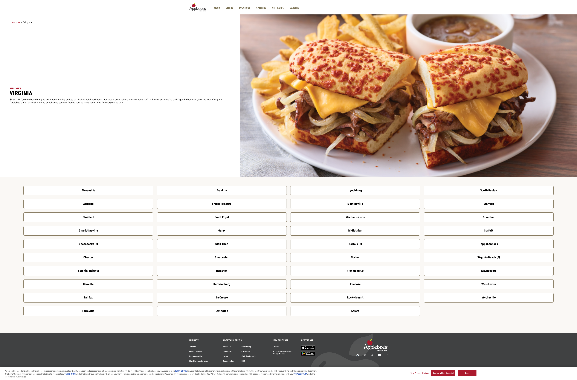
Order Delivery (195, 351)
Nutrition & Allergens (198, 361)
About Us (227, 346)
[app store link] (308, 347)
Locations (15, 22)
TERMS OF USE (181, 371)
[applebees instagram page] (372, 355)
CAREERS (294, 7)
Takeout (192, 346)
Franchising (246, 346)
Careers (276, 346)
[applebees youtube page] (379, 355)
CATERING (261, 7)
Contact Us (227, 351)
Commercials (228, 361)
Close (467, 373)
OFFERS (229, 7)
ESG (243, 361)
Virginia (27, 22)
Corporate (245, 351)
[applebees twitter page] (364, 355)
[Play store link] (308, 353)
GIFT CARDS (278, 7)
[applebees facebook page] (357, 355)
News (225, 356)
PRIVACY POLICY (300, 374)
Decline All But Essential (443, 373)
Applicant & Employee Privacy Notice (282, 352)
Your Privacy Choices (420, 373)
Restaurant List (196, 356)
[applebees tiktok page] (385, 355)
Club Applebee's (248, 356)
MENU (217, 7)
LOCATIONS (244, 7)
